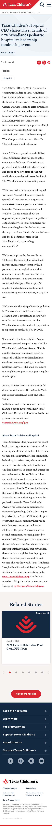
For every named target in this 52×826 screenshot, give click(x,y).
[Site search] (42, 4)
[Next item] (47, 672)
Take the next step (15, 711)
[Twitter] (31, 761)
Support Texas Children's (19, 735)
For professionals (14, 727)
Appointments (12, 743)
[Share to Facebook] (39, 63)
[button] (48, 62)
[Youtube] (41, 761)
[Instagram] (21, 761)
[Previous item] (4, 672)
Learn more (10, 719)
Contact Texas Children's (19, 750)
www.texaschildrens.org (15, 576)
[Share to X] (44, 63)
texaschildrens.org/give (15, 422)
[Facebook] (11, 761)
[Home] (3, 12)
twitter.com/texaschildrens (29, 585)
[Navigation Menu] (49, 4)
